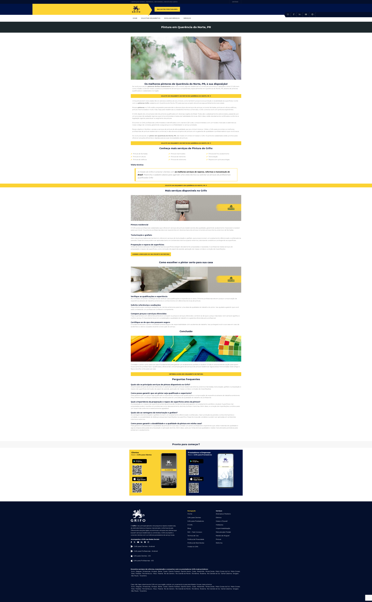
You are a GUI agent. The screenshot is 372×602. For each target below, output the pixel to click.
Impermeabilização (223, 528)
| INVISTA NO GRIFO (170, 2)
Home (135, 18)
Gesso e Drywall (221, 521)
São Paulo (135, 576)
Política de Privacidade (195, 539)
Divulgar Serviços (172, 18)
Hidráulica (219, 525)
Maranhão (200, 571)
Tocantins (143, 576)
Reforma (219, 543)
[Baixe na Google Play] (139, 459)
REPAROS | (150, 2)
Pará (132, 573)
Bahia (160, 571)
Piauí (155, 573)
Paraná (160, 573)
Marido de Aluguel (222, 536)
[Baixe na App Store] (139, 477)
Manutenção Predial (223, 532)
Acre (133, 571)
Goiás (194, 571)
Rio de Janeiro (169, 573)
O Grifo (189, 525)
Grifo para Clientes (194, 517)
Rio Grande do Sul (213, 573)
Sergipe (236, 573)
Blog (189, 528)
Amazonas (146, 571)
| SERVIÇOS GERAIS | (138, 2)
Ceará (165, 571)
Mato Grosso (235, 571)
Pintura (218, 539)
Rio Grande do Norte (183, 573)
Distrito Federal (174, 571)
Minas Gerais (209, 571)
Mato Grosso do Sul (223, 571)
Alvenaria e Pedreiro (223, 514)
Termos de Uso (193, 536)
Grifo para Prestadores (195, 521)
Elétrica (218, 517)
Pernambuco (147, 573)
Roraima (203, 573)
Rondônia (195, 573)
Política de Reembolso (195, 543)
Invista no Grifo (192, 546)
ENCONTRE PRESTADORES (167, 9)
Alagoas (139, 571)
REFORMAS (158, 2)
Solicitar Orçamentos (150, 18)
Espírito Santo (186, 571)
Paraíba (138, 573)
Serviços (187, 18)
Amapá (154, 571)
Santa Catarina (226, 573)
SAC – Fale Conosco (194, 532)
